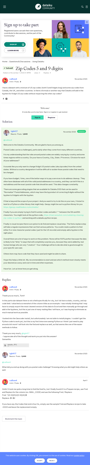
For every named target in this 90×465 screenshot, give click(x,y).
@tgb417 (25, 333)
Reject (52, 461)
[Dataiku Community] (45, 6)
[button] (87, 22)
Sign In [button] (37, 117)
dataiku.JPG (12, 344)
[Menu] (4, 6)
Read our (75, 455)
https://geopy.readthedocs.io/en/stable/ (21, 207)
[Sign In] (86, 6)
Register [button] (51, 117)
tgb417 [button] (14, 131)
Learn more (13, 50)
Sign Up (13, 44)
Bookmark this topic (13, 419)
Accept (40, 461)
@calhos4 (8, 140)
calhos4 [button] (13, 79)
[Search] (82, 6)
